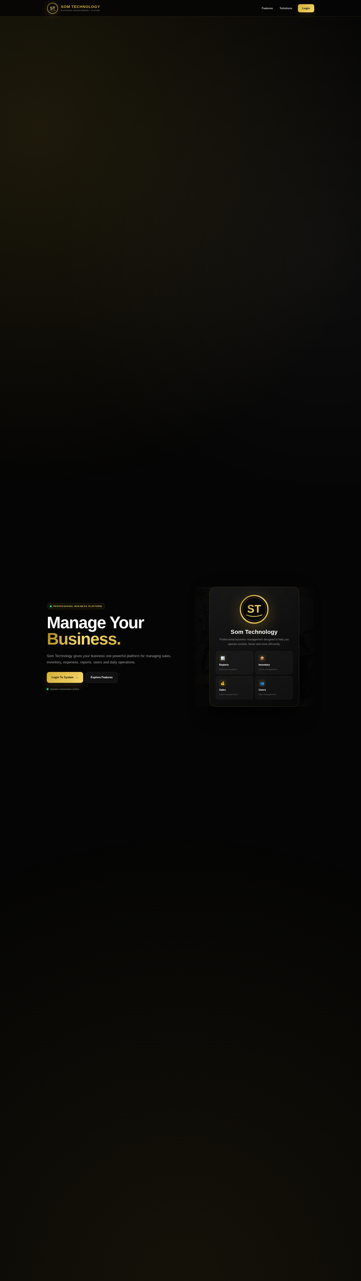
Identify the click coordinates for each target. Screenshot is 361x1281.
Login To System (65, 677)
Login (306, 8)
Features (267, 8)
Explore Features (102, 677)
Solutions (286, 8)
